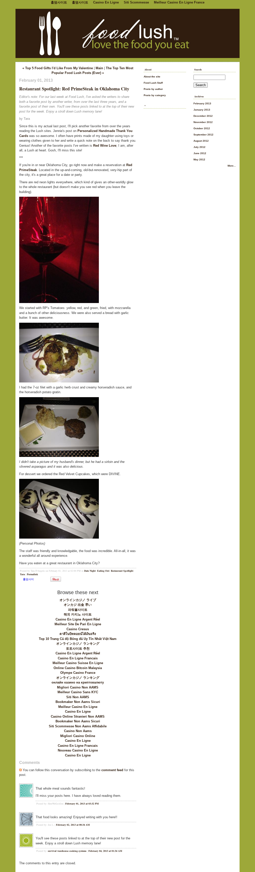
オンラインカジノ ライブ (78, 600)
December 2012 (203, 116)
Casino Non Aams (78, 731)
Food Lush (127, 32)
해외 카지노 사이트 (78, 614)
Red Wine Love (104, 145)
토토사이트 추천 (78, 648)
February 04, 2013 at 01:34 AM (105, 851)
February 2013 (202, 103)
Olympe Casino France (77, 673)
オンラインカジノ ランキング (77, 643)
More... (232, 165)
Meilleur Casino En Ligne (77, 707)
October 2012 (201, 128)
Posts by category (155, 95)
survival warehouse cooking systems (67, 851)
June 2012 (199, 153)
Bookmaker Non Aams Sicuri (78, 702)
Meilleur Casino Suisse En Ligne (78, 663)
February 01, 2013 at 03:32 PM (82, 803)
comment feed (112, 770)
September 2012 (203, 134)
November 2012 (203, 122)
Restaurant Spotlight (122, 570)
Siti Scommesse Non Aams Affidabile (78, 726)
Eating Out (103, 570)
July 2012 (199, 147)
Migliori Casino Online (77, 736)
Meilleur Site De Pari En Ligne (78, 624)
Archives (199, 96)
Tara (22, 574)
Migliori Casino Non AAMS (77, 687)
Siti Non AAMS (77, 697)
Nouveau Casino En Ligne (78, 750)
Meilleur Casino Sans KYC (78, 692)
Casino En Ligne (78, 711)
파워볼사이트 (77, 610)
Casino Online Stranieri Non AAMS (78, 716)
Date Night (90, 570)
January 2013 (201, 109)
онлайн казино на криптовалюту (78, 682)
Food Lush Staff (153, 82)
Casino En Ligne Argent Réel (78, 619)
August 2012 (201, 140)
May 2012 (199, 159)
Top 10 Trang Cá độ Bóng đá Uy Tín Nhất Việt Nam (78, 639)
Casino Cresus (77, 629)
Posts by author (153, 89)
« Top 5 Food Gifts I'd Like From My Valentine (57, 68)
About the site (152, 76)
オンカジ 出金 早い (78, 605)
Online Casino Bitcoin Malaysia (78, 668)
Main (99, 68)
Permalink (32, 574)
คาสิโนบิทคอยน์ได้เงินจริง (78, 634)
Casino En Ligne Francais (78, 658)
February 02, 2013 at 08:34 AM (73, 824)
